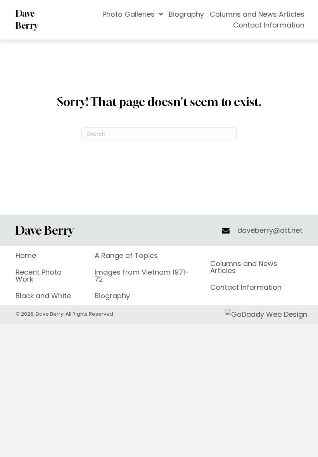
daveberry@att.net (269, 230)
